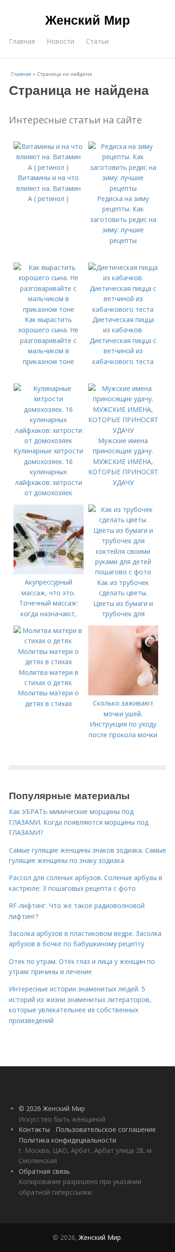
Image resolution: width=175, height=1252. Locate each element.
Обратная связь (44, 1171)
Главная (22, 41)
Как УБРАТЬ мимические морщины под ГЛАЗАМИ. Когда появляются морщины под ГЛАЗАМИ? (78, 822)
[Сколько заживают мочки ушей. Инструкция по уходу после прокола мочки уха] (123, 692)
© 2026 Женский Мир (52, 1108)
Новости (60, 41)
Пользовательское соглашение (106, 1129)
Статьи (97, 41)
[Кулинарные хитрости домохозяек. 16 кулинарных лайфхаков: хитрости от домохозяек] (49, 440)
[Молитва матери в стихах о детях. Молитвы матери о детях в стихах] (49, 661)
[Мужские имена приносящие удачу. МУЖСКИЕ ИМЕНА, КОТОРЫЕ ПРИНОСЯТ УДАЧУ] (123, 430)
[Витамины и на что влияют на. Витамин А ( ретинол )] (49, 167)
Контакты (34, 1129)
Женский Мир (87, 19)
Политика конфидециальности (67, 1140)
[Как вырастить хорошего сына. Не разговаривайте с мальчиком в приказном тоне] (49, 309)
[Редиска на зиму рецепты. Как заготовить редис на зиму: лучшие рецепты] (123, 188)
